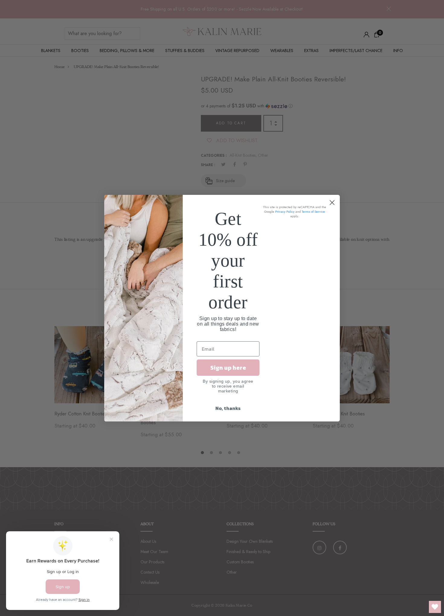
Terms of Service (313, 211)
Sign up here (228, 367)
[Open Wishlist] (435, 607)
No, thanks (228, 408)
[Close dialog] (332, 202)
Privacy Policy (284, 211)
